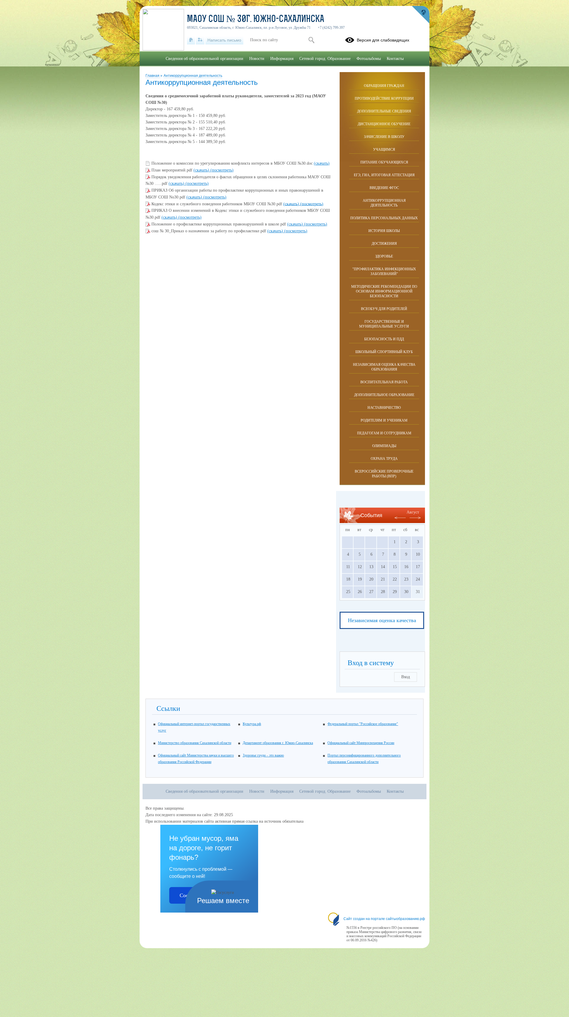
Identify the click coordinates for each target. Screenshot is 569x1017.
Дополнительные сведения (384, 111)
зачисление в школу (384, 137)
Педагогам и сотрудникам (384, 433)
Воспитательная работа (384, 382)
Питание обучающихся (384, 162)
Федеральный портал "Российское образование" (362, 724)
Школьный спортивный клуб (384, 352)
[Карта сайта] (200, 40)
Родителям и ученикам (384, 420)
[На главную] (191, 40)
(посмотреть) (222, 170)
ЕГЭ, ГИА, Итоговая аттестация (384, 175)
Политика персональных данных (384, 218)
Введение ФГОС (384, 188)
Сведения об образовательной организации (204, 58)
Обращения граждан (384, 86)
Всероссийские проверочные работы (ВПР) (384, 473)
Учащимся (384, 149)
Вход (405, 677)
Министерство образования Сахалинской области (194, 743)
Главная (153, 76)
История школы (384, 231)
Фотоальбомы (369, 58)
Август (413, 512)
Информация (281, 58)
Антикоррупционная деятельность (193, 76)
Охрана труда (384, 459)
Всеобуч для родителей (384, 309)
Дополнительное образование (384, 395)
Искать (311, 40)
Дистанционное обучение (384, 124)
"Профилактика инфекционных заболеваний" (384, 271)
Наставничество (384, 408)
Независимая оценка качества (382, 620)
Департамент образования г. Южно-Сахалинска (278, 743)
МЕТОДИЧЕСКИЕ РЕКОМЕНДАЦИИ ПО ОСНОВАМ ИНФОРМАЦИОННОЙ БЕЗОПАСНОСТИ (384, 291)
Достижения (384, 243)
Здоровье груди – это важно (263, 755)
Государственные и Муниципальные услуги (384, 324)
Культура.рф (252, 724)
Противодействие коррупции (384, 98)
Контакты (395, 58)
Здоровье (384, 256)
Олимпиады (384, 446)
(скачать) (322, 163)
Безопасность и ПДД (384, 339)
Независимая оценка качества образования (384, 367)
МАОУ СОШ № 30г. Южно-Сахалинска (255, 19)
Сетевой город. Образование (325, 58)
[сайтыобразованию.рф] (420, 15)
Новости (256, 58)
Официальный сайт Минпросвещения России (360, 743)
